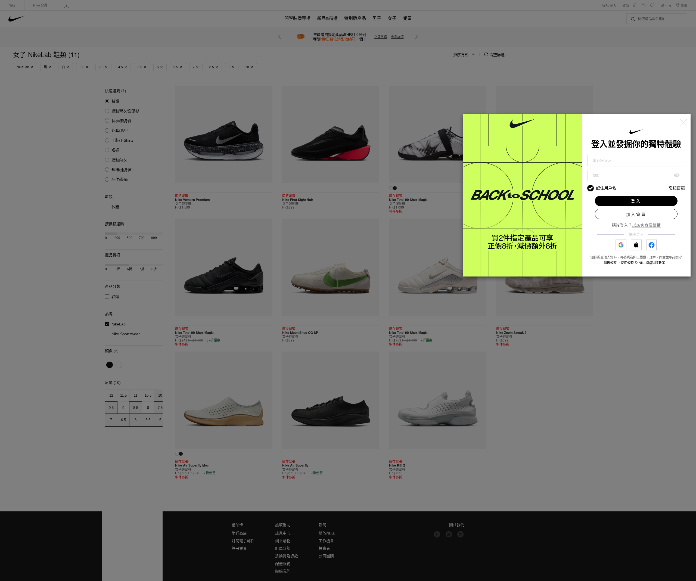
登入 (636, 201)
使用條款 (627, 263)
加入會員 (636, 214)
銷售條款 (610, 263)
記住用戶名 (606, 188)
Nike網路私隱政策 (652, 263)
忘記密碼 (677, 188)
